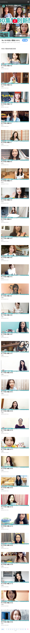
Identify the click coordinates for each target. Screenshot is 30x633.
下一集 (25, 40)
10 (25, 629)
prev (3, 629)
